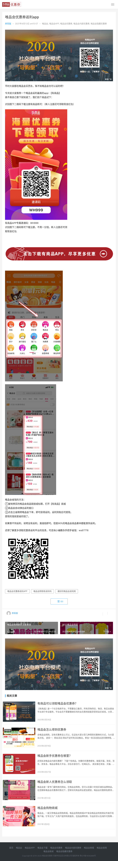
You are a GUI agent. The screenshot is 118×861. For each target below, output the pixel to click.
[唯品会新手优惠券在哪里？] (19, 764)
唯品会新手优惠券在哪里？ (54, 756)
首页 (11, 847)
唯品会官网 (102, 847)
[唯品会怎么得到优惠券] (19, 738)
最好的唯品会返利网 (67, 591)
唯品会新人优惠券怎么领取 (54, 782)
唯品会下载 (42, 847)
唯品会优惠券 (66, 23)
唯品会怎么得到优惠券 (51, 729)
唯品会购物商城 (47, 808)
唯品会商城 (89, 847)
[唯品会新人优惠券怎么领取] (19, 790)
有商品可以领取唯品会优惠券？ (57, 703)
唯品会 (45, 23)
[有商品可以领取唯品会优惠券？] (19, 712)
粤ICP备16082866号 (88, 856)
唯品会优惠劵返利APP (17, 591)
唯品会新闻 (48, 851)
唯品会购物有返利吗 (42, 591)
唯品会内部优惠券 (81, 23)
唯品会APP (54, 23)
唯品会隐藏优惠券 (99, 23)
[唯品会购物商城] (19, 816)
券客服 (8, 23)
